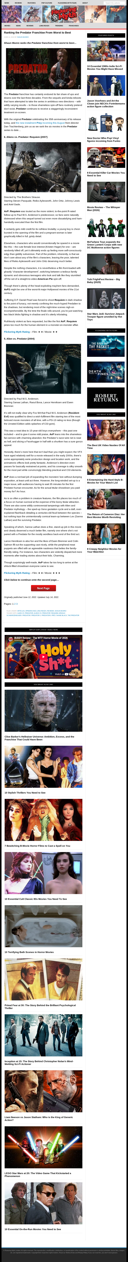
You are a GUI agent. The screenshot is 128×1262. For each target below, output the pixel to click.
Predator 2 (36, 615)
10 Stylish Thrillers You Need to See (25, 792)
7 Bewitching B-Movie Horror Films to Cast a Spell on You (37, 846)
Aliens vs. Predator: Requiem (46, 613)
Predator (26, 615)
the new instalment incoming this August (40, 123)
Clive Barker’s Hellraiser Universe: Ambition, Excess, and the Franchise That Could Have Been (39, 738)
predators (46, 615)
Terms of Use (70, 1253)
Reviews (50, 611)
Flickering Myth (64, 14)
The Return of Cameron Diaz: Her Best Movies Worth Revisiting (106, 516)
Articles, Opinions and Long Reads (31, 611)
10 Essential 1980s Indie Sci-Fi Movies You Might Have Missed (105, 67)
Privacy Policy (83, 1253)
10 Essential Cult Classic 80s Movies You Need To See (36, 899)
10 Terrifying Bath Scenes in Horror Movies (29, 952)
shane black (61, 615)
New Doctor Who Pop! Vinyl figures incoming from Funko (103, 139)
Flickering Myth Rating (17, 332)
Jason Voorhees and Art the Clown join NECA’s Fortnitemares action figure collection (106, 103)
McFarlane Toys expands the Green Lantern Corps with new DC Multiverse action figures (104, 245)
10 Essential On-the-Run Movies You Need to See (33, 1229)
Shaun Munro (60, 611)
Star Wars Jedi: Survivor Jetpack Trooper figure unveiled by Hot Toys (105, 317)
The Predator (73, 615)
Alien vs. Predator (25, 613)
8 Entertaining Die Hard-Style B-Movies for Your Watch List (105, 481)
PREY (54, 615)
